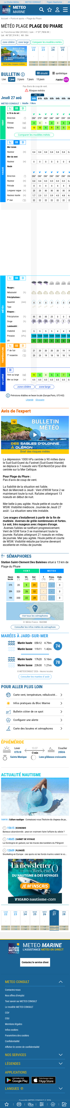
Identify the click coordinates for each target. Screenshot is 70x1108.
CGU (7, 1018)
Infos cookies (11, 1029)
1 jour (12, 79)
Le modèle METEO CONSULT (19, 1007)
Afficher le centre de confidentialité (22, 1047)
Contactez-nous (12, 989)
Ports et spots (17, 18)
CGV (7, 1012)
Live (4, 79)
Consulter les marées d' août (35, 676)
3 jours (20, 79)
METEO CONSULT (33, 2)
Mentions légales (13, 1024)
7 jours (30, 79)
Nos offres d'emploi (14, 995)
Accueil (4, 18)
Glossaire (40, 399)
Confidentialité (12, 1041)
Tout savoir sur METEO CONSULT (21, 1001)
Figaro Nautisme (54, 2)
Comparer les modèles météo (34, 134)
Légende (29, 399)
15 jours (40, 79)
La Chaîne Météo (11, 2)
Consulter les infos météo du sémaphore (35, 627)
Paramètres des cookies (17, 1035)
